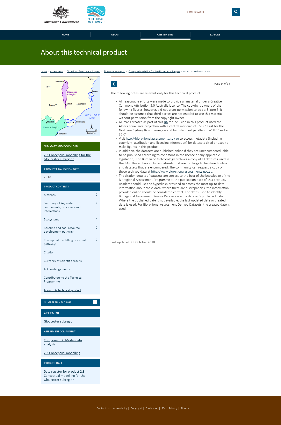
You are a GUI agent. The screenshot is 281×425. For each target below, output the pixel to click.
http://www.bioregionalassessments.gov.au (181, 171)
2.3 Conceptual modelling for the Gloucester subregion (67, 157)
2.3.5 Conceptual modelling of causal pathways (96, 239)
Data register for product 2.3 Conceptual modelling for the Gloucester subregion (64, 375)
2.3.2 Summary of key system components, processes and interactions (96, 202)
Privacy (173, 408)
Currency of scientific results (63, 261)
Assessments (165, 34)
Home (66, 34)
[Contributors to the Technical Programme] (114, 84)
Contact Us (103, 408)
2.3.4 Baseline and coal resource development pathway (96, 227)
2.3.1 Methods (96, 194)
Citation (49, 252)
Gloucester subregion (114, 71)
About (115, 34)
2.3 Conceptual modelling (62, 353)
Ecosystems (51, 219)
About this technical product (62, 290)
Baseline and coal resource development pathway (62, 230)
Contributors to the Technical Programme (63, 279)
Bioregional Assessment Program (83, 71)
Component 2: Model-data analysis (63, 342)
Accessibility (120, 408)
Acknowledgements (57, 269)
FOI (163, 408)
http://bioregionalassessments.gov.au (152, 138)
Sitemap (185, 408)
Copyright (136, 408)
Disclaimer (152, 408)
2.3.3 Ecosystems (96, 219)
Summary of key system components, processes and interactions (62, 207)
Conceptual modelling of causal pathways (65, 242)
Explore (215, 34)
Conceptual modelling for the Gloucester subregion (154, 71)
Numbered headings (57, 302)
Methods (50, 195)
